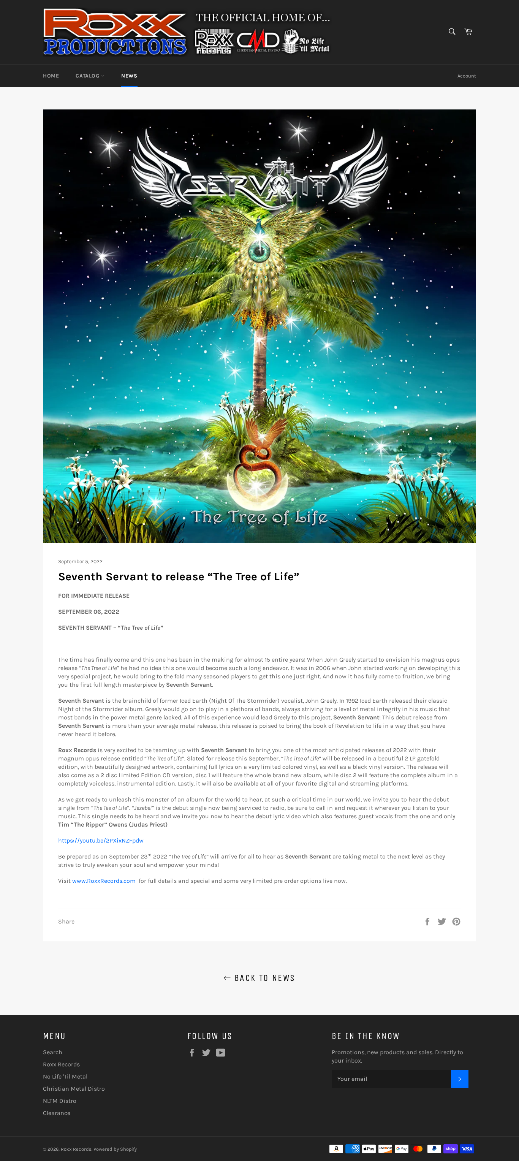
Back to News (263, 978)
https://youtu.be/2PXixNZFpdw (101, 840)
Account (466, 76)
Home (51, 76)
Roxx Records (61, 1064)
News (129, 76)
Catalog (88, 76)
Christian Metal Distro (74, 1088)
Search (52, 1052)
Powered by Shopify (115, 1149)
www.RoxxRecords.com (104, 880)
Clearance (56, 1113)
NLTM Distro (59, 1100)
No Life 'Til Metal (65, 1076)
